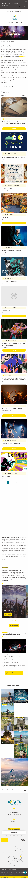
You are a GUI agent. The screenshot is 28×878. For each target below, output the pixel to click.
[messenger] (25, 873)
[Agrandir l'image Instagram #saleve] (14, 772)
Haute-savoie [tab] (23, 840)
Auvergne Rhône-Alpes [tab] (14, 840)
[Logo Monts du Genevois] (14, 802)
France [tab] (5, 840)
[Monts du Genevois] (15, 17)
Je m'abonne (14, 832)
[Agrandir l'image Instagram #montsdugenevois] (7, 696)
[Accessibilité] (20, 6)
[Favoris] (22, 6)
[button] (24, 6)
